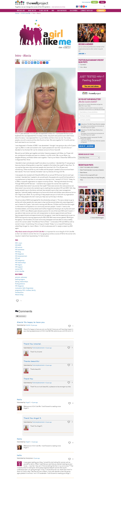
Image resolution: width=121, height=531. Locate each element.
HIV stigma (18, 265)
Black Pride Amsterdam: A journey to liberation (92, 170)
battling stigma (20, 279)
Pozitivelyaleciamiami (44, 60)
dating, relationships (21, 282)
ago (34, 325)
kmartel (28, 325)
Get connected (86, 2)
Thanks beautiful (31, 361)
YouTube (83, 6)
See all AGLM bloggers (98, 217)
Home (17, 13)
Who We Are (21, 11)
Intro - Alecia (83, 67)
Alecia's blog (19, 295)
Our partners (62, 11)
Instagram (79, 6)
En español (74, 11)
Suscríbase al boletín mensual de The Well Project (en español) (91, 138)
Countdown (83, 64)
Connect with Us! (87, 11)
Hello (19, 400)
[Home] (40, 2)
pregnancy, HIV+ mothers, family (25, 290)
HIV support (19, 267)
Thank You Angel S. (33, 418)
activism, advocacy (21, 277)
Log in (94, 2)
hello (19, 455)
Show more (101, 215)
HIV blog (18, 252)
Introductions (19, 292)
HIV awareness (19, 249)
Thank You (28, 379)
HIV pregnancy (19, 260)
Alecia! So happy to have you (31, 322)
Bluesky (86, 6)
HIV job (17, 258)
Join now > (82, 54)
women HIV (18, 269)
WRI (53, 11)
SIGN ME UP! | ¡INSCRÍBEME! (86, 146)
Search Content (104, 6)
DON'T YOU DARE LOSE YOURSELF (89, 167)
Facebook (77, 6)
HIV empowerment (21, 256)
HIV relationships (20, 263)
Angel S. (28, 402)
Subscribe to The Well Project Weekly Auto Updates (92, 130)
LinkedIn (81, 6)
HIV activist (18, 247)
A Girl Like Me (43, 11)
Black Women (83, 172)
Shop (102, 2)
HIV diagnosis (19, 254)
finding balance (20, 284)
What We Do (32, 11)
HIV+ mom (18, 243)
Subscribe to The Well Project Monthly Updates (93, 124)
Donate (101, 10)
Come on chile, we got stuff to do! (88, 175)
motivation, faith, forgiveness (24, 288)
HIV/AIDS (18, 245)
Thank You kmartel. (32, 344)
